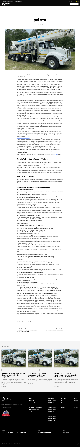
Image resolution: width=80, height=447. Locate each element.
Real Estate (31, 411)
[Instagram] (69, 1)
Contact (63, 407)
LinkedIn (23, 321)
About (62, 400)
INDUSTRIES (24, 4)
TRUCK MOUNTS (45, 4)
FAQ (62, 405)
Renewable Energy (33, 402)
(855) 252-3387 (19, 1)
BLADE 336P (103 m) (51, 420)
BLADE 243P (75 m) (51, 411)
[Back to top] (77, 443)
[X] (73, 1)
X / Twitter (76, 407)
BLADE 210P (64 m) (51, 409)
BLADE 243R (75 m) (51, 414)
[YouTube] (71, 1)
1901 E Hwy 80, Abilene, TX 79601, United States (14, 432)
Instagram (76, 402)
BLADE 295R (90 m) (51, 418)
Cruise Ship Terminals (34, 409)
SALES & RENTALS (34, 4)
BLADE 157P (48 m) (51, 400)
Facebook (30, 321)
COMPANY (55, 4)
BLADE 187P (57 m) (51, 405)
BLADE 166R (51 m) (51, 402)
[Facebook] (67, 1)
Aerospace (31, 400)
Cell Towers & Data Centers (35, 407)
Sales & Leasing (65, 402)
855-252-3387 (66, 432)
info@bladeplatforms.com (8, 1)
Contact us (74, 4)
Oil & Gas (31, 405)
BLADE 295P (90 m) (51, 416)
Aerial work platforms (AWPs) (23, 138)
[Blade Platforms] (6, 4)
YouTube (76, 405)
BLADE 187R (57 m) (51, 407)
